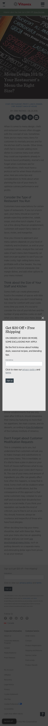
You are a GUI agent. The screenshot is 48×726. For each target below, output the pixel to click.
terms (8, 372)
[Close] (43, 318)
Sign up (10, 380)
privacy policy (29, 369)
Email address (9, 360)
